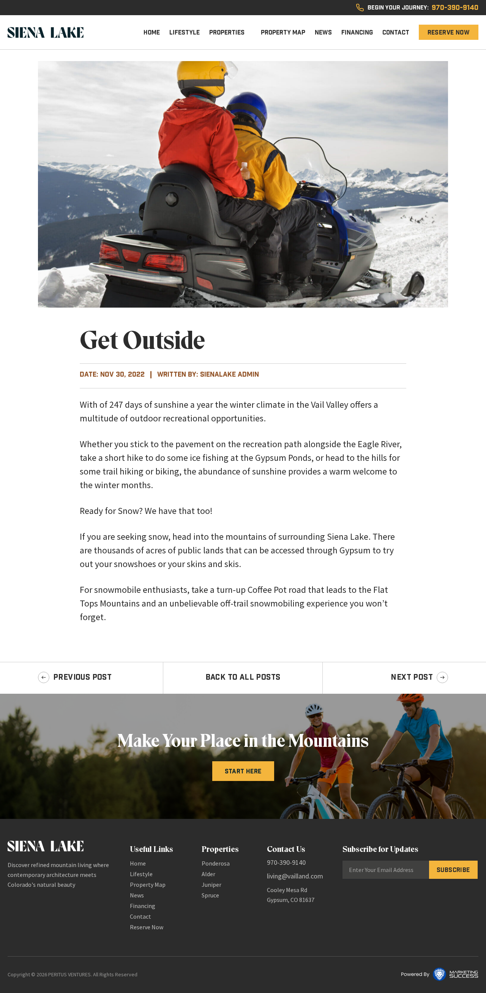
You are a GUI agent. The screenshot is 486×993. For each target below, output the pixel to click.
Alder (208, 874)
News (323, 32)
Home (152, 32)
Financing (357, 32)
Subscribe (453, 870)
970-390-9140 (455, 7)
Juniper (211, 884)
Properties (227, 32)
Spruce (210, 895)
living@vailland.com (295, 876)
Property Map (283, 32)
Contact (395, 32)
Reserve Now (449, 32)
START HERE (243, 771)
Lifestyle (184, 32)
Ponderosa (216, 863)
